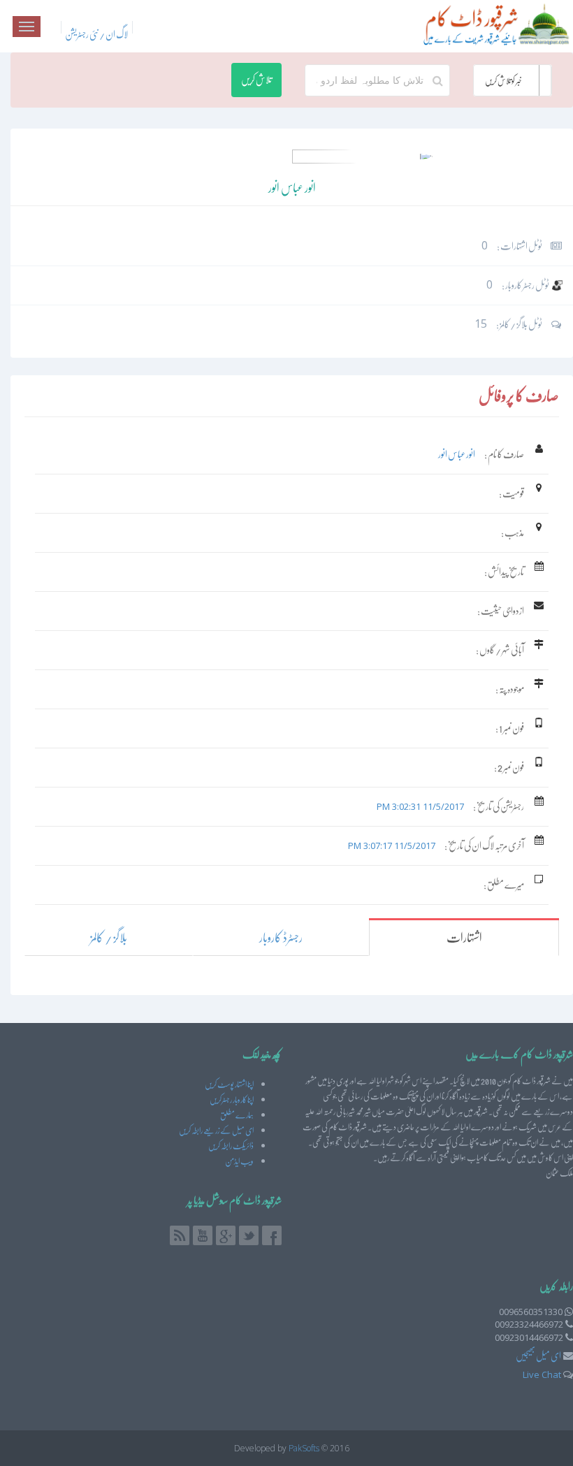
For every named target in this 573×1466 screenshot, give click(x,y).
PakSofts (304, 1448)
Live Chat (542, 1374)
